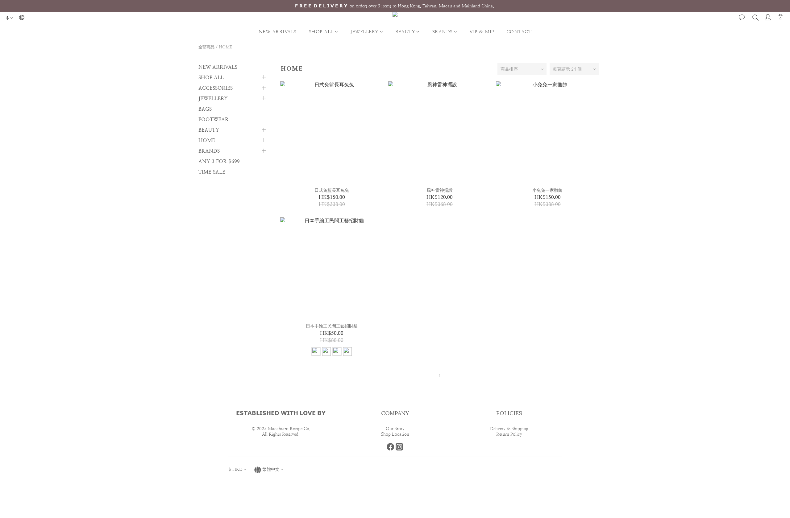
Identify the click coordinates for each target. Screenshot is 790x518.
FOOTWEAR (213, 119)
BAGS (205, 109)
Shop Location (395, 434)
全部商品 (206, 47)
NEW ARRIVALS (278, 31)
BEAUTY (405, 31)
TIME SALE (211, 172)
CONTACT (519, 31)
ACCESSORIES (215, 88)
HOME (225, 47)
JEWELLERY (364, 31)
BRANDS (442, 31)
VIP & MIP (481, 31)
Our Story (395, 428)
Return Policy (509, 434)
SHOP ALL (321, 31)
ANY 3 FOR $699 (219, 161)
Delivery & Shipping (509, 428)
